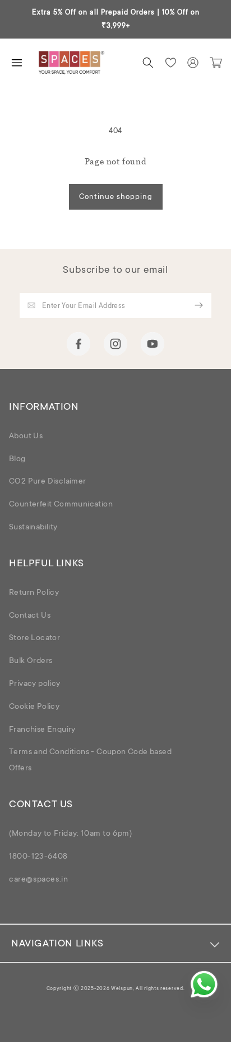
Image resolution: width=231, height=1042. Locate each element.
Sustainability (33, 527)
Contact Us (29, 616)
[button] (148, 62)
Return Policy (34, 593)
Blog (17, 459)
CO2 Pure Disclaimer (47, 481)
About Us (26, 436)
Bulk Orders (30, 661)
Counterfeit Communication (61, 504)
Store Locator (34, 638)
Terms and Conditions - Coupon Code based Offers (90, 760)
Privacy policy (35, 684)
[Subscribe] (199, 305)
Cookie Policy (34, 707)
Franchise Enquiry (42, 730)
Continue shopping (116, 197)
